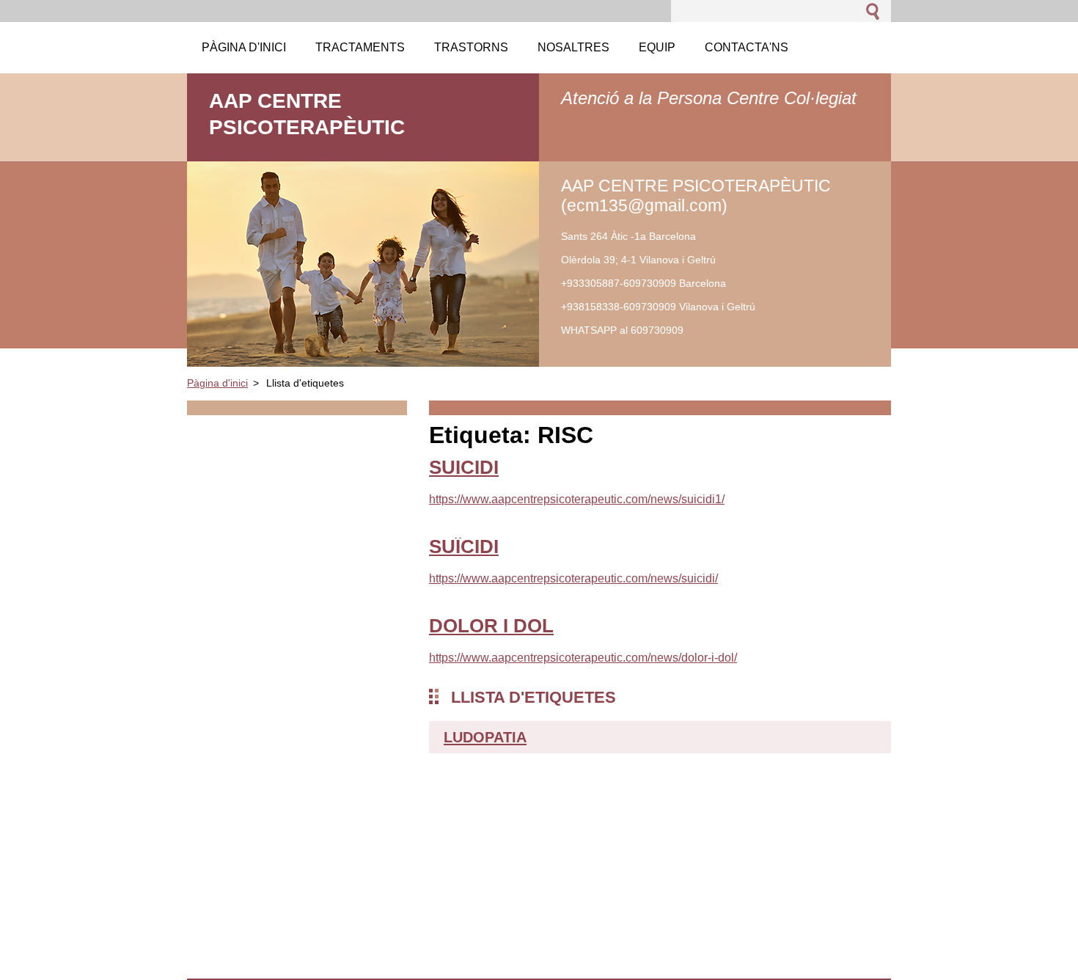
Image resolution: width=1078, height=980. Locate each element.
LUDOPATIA (485, 737)
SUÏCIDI (464, 546)
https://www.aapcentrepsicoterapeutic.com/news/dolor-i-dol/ (583, 657)
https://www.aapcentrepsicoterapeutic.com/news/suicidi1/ (577, 499)
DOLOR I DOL (491, 625)
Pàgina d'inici (217, 383)
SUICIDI (464, 467)
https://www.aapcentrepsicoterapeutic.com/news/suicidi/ (573, 578)
